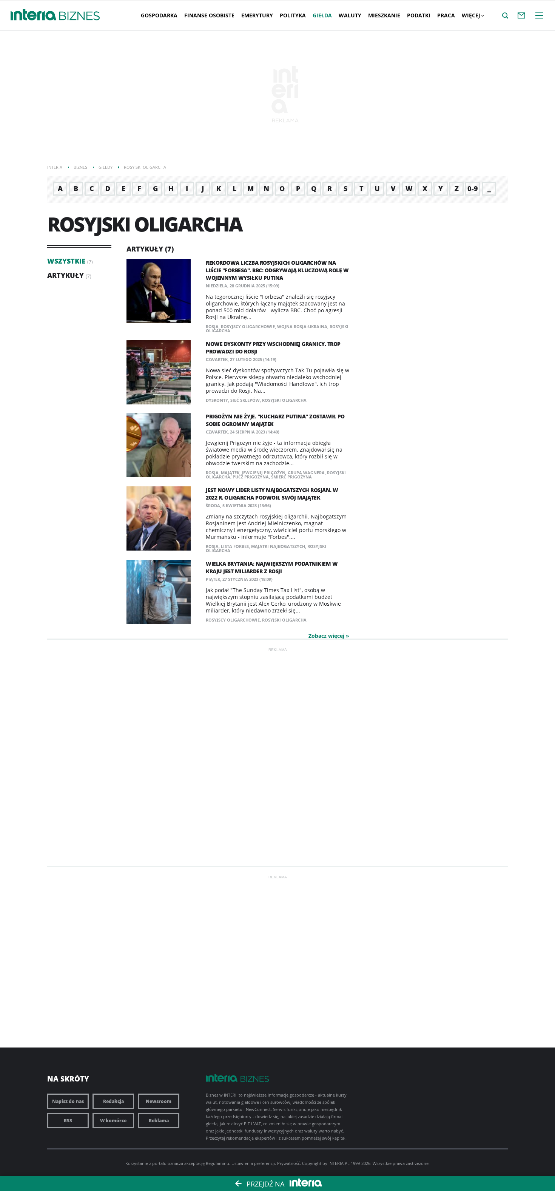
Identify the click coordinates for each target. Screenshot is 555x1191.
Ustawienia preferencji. (253, 1163)
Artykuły (65, 275)
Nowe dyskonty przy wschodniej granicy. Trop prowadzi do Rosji (273, 347)
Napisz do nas (68, 1101)
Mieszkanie (384, 15)
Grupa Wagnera (306, 472)
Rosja (212, 326)
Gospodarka (159, 15)
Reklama (159, 1120)
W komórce (113, 1120)
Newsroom (158, 1101)
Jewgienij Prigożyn (263, 472)
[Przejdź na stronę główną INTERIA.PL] (33, 15)
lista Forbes (235, 546)
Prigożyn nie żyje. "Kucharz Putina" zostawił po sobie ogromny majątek (275, 420)
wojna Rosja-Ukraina (302, 326)
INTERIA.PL (339, 1163)
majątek (230, 472)
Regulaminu (217, 1163)
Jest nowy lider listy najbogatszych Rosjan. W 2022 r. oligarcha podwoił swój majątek (272, 493)
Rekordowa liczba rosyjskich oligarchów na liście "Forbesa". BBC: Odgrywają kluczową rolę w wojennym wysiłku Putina (277, 270)
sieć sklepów (245, 400)
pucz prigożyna (251, 477)
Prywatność (288, 1163)
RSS (68, 1120)
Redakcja (113, 1101)
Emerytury (257, 15)
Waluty (350, 15)
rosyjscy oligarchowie (248, 326)
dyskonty (217, 400)
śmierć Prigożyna (291, 477)
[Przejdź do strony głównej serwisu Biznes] (79, 16)
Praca (446, 15)
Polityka (293, 15)
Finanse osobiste (209, 15)
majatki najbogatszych (278, 546)
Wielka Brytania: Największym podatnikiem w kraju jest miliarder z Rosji (272, 567)
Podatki (418, 15)
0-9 (472, 188)
